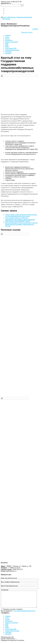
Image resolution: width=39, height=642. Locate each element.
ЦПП (6, 43)
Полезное (8, 51)
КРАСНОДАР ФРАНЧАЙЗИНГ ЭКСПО (17, 221)
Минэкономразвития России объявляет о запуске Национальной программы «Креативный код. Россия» (21, 224)
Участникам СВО (10, 48)
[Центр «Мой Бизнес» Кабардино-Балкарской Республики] (19, 19)
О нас (7, 37)
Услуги (7, 38)
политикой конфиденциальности (24, 611)
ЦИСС (7, 47)
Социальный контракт (12, 50)
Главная (8, 35)
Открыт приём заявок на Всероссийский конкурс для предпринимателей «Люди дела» (21, 215)
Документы (8, 40)
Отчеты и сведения (11, 42)
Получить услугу (26, 32)
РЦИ (6, 45)
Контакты (8, 53)
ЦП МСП (35, 29)
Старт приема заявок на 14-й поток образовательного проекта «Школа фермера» (20, 218)
